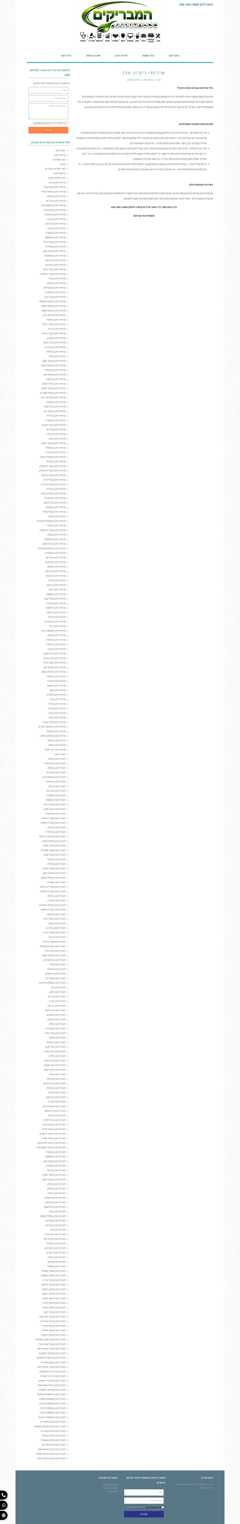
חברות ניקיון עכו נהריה (54, 1234)
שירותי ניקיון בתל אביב (54, 187)
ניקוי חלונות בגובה (56, 178)
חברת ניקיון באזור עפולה (53, 1330)
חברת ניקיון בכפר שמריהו (53, 850)
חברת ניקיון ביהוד (56, 937)
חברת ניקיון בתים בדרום (53, 1444)
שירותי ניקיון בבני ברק (55, 296)
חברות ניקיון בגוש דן (55, 1165)
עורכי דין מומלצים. (204, 1484)
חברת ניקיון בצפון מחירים (53, 1362)
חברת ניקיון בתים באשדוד (52, 1440)
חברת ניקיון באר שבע (55, 1010)
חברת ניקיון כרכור (57, 1074)
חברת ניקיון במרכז (56, 758)
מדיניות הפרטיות (41, 123)
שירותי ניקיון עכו (57, 699)
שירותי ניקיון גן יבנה (56, 585)
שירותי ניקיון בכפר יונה (54, 411)
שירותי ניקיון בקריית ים (54, 479)
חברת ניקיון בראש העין (54, 960)
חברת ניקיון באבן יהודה (54, 918)
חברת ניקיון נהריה (56, 1092)
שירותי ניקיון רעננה (56, 649)
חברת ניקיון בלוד (57, 964)
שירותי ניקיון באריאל (55, 557)
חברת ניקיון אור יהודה (54, 1033)
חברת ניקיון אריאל (56, 1115)
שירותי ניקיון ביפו (57, 182)
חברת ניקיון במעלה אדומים (52, 982)
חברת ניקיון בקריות (56, 882)
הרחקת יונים (59, 173)
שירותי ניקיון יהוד (57, 626)
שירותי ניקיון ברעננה (55, 379)
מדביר (62, 164)
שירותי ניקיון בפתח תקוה (53, 310)
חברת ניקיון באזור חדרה (53, 1303)
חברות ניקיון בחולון (56, 1184)
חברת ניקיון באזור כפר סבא (52, 1316)
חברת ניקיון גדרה (57, 1001)
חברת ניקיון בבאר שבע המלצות (50, 1339)
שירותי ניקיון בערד (56, 278)
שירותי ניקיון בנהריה (55, 489)
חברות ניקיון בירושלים (54, 1197)
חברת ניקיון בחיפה (56, 896)
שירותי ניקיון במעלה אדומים (51, 548)
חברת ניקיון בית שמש (55, 1110)
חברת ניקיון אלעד (57, 1037)
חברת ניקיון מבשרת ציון (54, 1106)
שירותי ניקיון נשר (57, 690)
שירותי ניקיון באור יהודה (53, 324)
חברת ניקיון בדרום (56, 827)
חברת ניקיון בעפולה (56, 914)
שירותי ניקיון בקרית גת (54, 242)
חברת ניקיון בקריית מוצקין (52, 891)
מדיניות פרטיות (110, 1487)
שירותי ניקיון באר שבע (54, 598)
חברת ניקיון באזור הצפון (53, 1293)
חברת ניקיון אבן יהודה (54, 1060)
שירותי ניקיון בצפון (56, 534)
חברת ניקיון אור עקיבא (54, 1065)
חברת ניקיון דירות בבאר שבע (51, 1385)
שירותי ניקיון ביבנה (56, 228)
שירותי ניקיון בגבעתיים (54, 287)
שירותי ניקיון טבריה (56, 681)
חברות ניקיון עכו (57, 1229)
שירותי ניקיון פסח (57, 745)
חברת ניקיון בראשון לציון (53, 777)
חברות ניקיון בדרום (56, 1170)
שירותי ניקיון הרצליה (55, 644)
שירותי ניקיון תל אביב (55, 562)
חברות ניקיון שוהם (56, 1261)
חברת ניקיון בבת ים (56, 772)
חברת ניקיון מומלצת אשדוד (52, 1399)
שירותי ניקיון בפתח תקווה (53, 306)
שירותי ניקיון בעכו (57, 438)
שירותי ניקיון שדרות (56, 603)
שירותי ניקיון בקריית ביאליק (52, 470)
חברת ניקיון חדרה (56, 1056)
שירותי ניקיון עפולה (56, 676)
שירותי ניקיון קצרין (56, 713)
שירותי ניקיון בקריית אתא (53, 475)
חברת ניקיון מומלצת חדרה (52, 1408)
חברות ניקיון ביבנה (56, 1193)
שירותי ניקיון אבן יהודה (54, 662)
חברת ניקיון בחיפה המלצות (52, 1353)
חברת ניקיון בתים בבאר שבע (51, 1449)
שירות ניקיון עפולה (56, 740)
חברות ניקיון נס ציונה (55, 1225)
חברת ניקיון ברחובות (55, 781)
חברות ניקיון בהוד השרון (53, 1175)
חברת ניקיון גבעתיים (55, 1028)
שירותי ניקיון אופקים (55, 607)
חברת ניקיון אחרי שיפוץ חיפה (51, 1348)
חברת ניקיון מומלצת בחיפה (52, 1403)
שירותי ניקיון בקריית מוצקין (52, 466)
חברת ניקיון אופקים (56, 1014)
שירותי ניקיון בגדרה (56, 219)
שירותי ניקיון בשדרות (55, 246)
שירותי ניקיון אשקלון (55, 594)
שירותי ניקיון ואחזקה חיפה (52, 735)
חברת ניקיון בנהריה (56, 900)
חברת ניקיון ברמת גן (55, 928)
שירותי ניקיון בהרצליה (55, 370)
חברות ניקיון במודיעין (55, 1220)
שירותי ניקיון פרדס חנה (54, 667)
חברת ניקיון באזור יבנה (54, 1312)
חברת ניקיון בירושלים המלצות (51, 1357)
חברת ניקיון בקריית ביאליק (52, 886)
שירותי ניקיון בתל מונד (54, 406)
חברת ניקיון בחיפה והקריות (52, 905)
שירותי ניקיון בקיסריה (55, 420)
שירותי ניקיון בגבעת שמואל (52, 301)
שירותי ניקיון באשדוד (55, 232)
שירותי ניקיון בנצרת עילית (53, 484)
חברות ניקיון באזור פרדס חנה (51, 1142)
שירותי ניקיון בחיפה (56, 434)
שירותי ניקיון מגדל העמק (53, 671)
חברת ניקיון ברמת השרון (53, 841)
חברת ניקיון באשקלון (55, 800)
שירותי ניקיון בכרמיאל (55, 498)
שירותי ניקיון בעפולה (55, 447)
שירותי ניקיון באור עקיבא (53, 425)
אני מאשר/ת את (49, 123)
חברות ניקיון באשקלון (55, 1156)
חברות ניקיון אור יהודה (54, 1120)
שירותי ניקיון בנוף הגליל (54, 511)
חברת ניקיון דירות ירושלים (52, 1376)
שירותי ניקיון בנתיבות (55, 264)
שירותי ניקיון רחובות (55, 575)
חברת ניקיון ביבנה (56, 786)
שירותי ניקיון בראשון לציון (53, 205)
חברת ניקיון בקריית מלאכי (52, 822)
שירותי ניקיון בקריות (55, 461)
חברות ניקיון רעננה (56, 1257)
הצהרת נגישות (111, 1484)
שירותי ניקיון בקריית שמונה (52, 530)
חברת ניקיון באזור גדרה (54, 1280)
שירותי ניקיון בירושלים (54, 539)
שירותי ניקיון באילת (56, 283)
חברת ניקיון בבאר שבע (54, 809)
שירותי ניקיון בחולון (56, 196)
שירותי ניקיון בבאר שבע (54, 251)
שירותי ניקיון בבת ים (55, 200)
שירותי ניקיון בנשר (56, 516)
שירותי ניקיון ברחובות (55, 214)
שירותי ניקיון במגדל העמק (52, 457)
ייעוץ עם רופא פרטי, (184, 1484)
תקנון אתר (113, 1491)
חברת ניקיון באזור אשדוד (53, 1271)
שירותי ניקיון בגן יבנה (55, 223)
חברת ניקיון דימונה (56, 1019)
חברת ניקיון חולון (57, 992)
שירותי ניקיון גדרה (56, 580)
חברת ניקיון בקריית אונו (54, 941)
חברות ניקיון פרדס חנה (54, 1239)
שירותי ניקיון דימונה (56, 612)
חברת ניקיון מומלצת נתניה (52, 1412)
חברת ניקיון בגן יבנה (55, 790)
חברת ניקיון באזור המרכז (53, 1289)
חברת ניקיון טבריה (56, 1101)
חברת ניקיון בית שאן (55, 1097)
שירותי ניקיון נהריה (56, 703)
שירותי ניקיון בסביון (56, 338)
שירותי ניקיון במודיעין (55, 553)
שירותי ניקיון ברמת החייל (53, 191)
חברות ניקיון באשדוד (55, 1152)
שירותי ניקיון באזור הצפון (53, 443)
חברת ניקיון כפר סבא (55, 1046)
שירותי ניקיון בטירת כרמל (53, 493)
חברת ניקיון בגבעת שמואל (52, 946)
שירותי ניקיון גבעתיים (55, 621)
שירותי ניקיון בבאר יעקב (54, 360)
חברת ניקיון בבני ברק (55, 950)
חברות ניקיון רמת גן (56, 1252)
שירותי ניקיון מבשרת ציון (53, 630)
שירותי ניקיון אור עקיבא (54, 658)
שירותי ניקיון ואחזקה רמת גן (52, 726)
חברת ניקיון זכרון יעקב (54, 1069)
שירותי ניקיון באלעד (56, 319)
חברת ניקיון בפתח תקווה (53, 955)
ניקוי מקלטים (59, 159)
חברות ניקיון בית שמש (54, 1207)
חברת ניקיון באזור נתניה (53, 1325)
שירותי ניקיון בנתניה (55, 402)
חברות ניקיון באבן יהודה (53, 1124)
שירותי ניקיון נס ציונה (55, 571)
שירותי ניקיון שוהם (56, 635)
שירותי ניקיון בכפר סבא (54, 374)
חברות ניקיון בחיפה (56, 1188)
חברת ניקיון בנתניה (56, 859)
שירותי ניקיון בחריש (56, 429)
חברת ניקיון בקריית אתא (53, 818)
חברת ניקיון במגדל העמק (53, 877)
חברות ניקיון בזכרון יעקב (53, 1179)
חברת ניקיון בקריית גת (54, 804)
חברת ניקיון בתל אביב (54, 763)
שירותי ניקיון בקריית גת (54, 269)
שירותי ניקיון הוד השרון (54, 653)
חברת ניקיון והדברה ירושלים (51, 1380)
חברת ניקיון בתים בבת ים (53, 1431)
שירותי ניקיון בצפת (56, 525)
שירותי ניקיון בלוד (57, 356)
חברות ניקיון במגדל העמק (52, 1216)
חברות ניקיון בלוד (57, 1211)
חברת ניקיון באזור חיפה (54, 1307)
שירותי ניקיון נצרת (56, 708)
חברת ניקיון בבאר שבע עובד (52, 1344)
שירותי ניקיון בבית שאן (54, 502)
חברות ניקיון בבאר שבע (54, 1161)
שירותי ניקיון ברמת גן (55, 292)
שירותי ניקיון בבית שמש (54, 543)
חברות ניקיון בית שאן (55, 1202)
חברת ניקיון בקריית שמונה (52, 909)
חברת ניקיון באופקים (55, 813)
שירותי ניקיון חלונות (56, 731)
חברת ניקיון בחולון (56, 767)
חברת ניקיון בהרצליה (55, 832)
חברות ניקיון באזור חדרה (53, 1129)
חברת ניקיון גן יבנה (56, 1005)
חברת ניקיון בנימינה (56, 1078)
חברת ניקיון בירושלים (55, 973)
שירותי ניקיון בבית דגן (55, 347)
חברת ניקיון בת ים (56, 996)
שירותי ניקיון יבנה (57, 589)
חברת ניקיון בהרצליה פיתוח (52, 836)
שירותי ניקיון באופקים (55, 255)
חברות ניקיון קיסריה (56, 1243)
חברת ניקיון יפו (58, 987)
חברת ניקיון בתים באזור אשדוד (50, 1453)
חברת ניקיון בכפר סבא (54, 854)
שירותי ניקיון (59, 155)
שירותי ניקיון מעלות (56, 639)
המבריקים (60, 150)
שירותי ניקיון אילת (56, 617)
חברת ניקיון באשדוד (55, 795)
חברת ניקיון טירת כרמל (54, 1083)
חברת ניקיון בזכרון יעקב (54, 873)
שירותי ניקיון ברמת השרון (53, 365)
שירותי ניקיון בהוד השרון (53, 383)
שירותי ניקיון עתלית (56, 694)
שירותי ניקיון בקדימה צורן (53, 397)
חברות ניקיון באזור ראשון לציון (51, 1147)
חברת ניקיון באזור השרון (53, 1298)
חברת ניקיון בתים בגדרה (53, 1435)
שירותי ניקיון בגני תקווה (54, 342)
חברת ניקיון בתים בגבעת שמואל (49, 1426)
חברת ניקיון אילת (57, 1024)
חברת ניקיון (60, 754)
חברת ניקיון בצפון (56, 923)
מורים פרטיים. (206, 1487)
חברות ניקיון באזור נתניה (53, 1138)
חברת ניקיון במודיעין (55, 978)
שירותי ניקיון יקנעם (56, 685)
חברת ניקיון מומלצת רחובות (51, 1417)
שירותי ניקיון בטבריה (55, 452)
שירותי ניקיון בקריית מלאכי (52, 274)
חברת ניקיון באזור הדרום (53, 1284)
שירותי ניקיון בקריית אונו (53, 333)
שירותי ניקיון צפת (57, 717)
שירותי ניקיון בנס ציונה (54, 210)
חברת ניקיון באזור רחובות (53, 1335)
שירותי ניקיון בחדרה (55, 415)
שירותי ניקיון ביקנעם (55, 507)
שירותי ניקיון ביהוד (56, 328)
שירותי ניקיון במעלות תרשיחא (51, 521)
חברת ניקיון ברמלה (56, 969)
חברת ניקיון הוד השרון (54, 1051)
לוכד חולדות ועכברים (55, 168)
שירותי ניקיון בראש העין (54, 315)
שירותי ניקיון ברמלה (55, 351)
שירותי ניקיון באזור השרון (53, 388)
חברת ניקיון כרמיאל (56, 1088)
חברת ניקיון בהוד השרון (54, 845)
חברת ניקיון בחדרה (56, 864)
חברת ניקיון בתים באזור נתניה (51, 1458)
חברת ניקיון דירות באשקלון (52, 1371)
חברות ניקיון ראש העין (54, 1248)
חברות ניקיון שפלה (56, 1266)
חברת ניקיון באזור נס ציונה (52, 1321)
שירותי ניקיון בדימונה (55, 260)
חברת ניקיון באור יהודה (54, 932)
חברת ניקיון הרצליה (56, 1042)
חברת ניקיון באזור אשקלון (53, 1275)
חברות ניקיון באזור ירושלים (52, 1133)
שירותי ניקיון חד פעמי (55, 749)
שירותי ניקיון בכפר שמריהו (52, 392)
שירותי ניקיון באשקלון (55, 237)
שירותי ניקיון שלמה (56, 566)
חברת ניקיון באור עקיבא (54, 868)
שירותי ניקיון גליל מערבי (53, 722)
